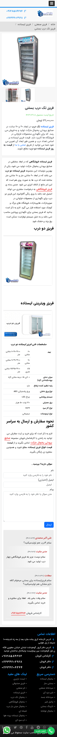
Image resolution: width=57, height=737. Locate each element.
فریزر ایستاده (47, 127)
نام (52, 470)
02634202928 (14, 18)
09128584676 (15, 11)
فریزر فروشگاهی (44, 189)
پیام (52, 489)
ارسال (49, 525)
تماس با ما (20, 145)
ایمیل (51, 480)
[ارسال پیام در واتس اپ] (8, 730)
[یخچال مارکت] (45, 13)
